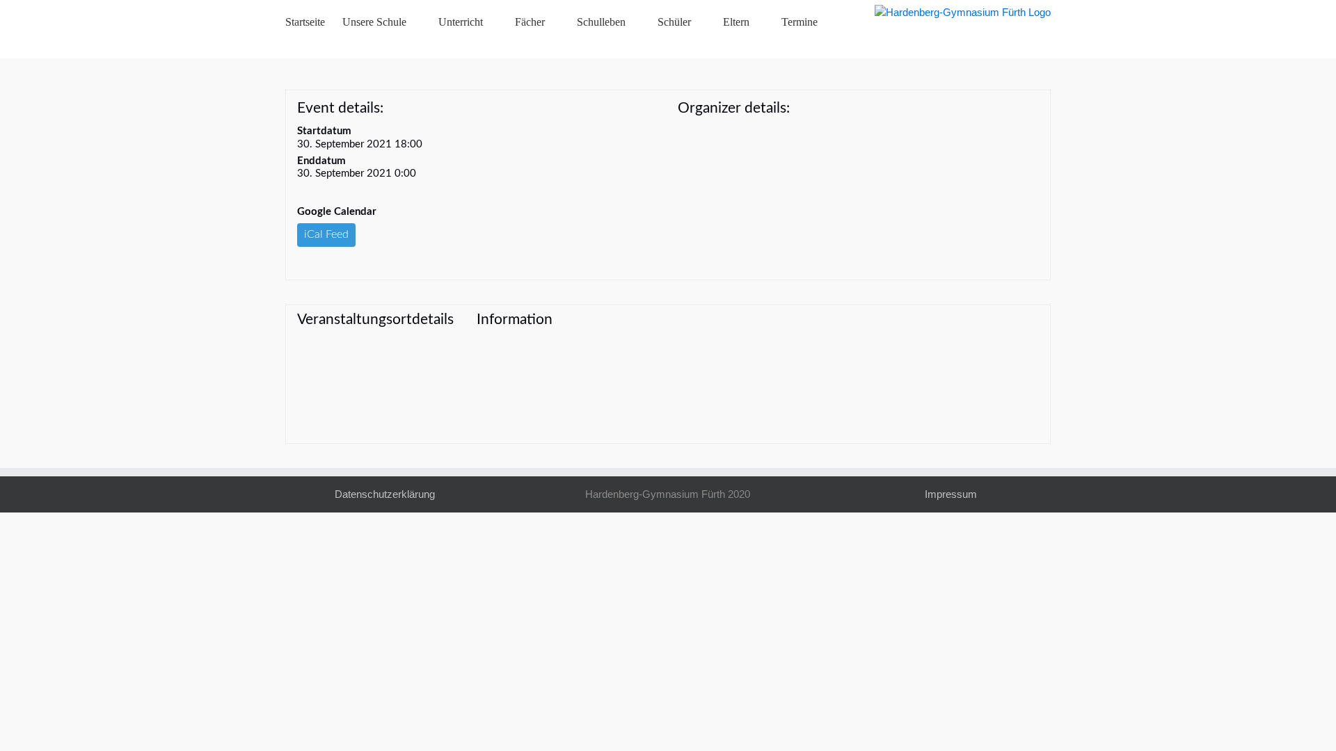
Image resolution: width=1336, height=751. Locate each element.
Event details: (340, 108)
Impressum (951, 494)
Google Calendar (336, 212)
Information (514, 319)
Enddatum (321, 161)
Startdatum (324, 131)
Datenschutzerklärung (385, 494)
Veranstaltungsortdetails (375, 319)
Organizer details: (734, 108)
